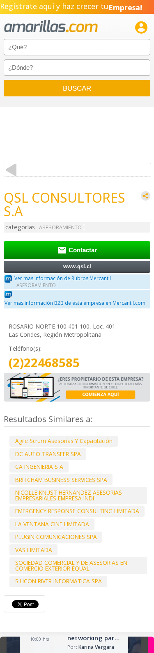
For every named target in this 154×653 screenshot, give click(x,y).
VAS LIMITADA (33, 550)
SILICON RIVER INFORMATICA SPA (58, 581)
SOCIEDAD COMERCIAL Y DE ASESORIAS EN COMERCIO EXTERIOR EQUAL (71, 565)
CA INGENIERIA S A (39, 466)
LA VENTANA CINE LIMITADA (52, 524)
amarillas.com (51, 26)
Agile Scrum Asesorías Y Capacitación (64, 441)
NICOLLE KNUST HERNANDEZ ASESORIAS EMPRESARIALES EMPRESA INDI (68, 495)
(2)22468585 (44, 363)
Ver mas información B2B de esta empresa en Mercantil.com (75, 302)
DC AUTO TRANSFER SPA (48, 454)
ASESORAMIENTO (60, 227)
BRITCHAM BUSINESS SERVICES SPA (61, 480)
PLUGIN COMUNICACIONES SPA (56, 537)
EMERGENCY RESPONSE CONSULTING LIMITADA (77, 511)
